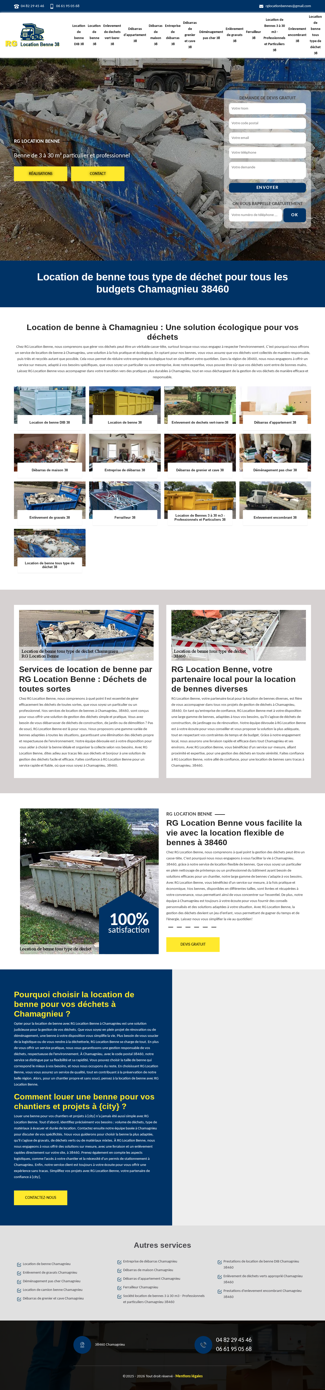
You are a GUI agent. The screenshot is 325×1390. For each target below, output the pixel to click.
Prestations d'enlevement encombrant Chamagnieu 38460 (262, 1294)
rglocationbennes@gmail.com (288, 6)
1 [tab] (170, 927)
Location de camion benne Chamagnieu (53, 1290)
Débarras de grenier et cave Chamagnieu (53, 1299)
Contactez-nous (40, 1198)
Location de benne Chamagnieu (47, 1264)
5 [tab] (205, 927)
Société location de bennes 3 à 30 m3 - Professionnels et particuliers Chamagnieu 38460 (164, 1299)
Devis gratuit (193, 945)
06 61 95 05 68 (67, 6)
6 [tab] (213, 927)
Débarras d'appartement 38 (135, 35)
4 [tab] (196, 927)
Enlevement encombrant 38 (297, 35)
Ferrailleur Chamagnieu (140, 1287)
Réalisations (40, 174)
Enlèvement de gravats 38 (234, 35)
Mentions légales (189, 1376)
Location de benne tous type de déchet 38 (315, 35)
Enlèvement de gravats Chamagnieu (50, 1273)
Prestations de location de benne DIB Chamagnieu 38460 (261, 1265)
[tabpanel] (235, 872)
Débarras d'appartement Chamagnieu (151, 1279)
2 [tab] (179, 927)
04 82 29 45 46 (32, 6)
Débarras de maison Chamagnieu (148, 1270)
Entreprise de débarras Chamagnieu (150, 1261)
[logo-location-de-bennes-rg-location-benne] (32, 35)
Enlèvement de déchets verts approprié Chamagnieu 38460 (263, 1279)
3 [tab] (187, 927)
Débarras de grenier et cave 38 (190, 35)
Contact (98, 174)
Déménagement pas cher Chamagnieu (51, 1281)
